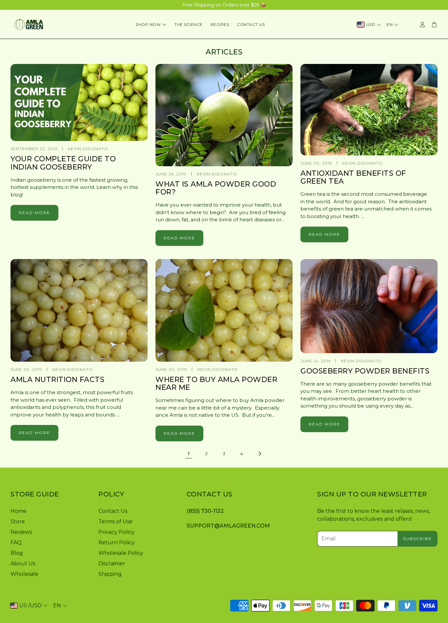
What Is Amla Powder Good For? (215, 188)
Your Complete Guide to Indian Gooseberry (63, 162)
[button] (49, 494)
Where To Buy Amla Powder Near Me (216, 383)
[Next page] (259, 454)
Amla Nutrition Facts (57, 379)
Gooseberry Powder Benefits (364, 371)
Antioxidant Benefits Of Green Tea (353, 177)
